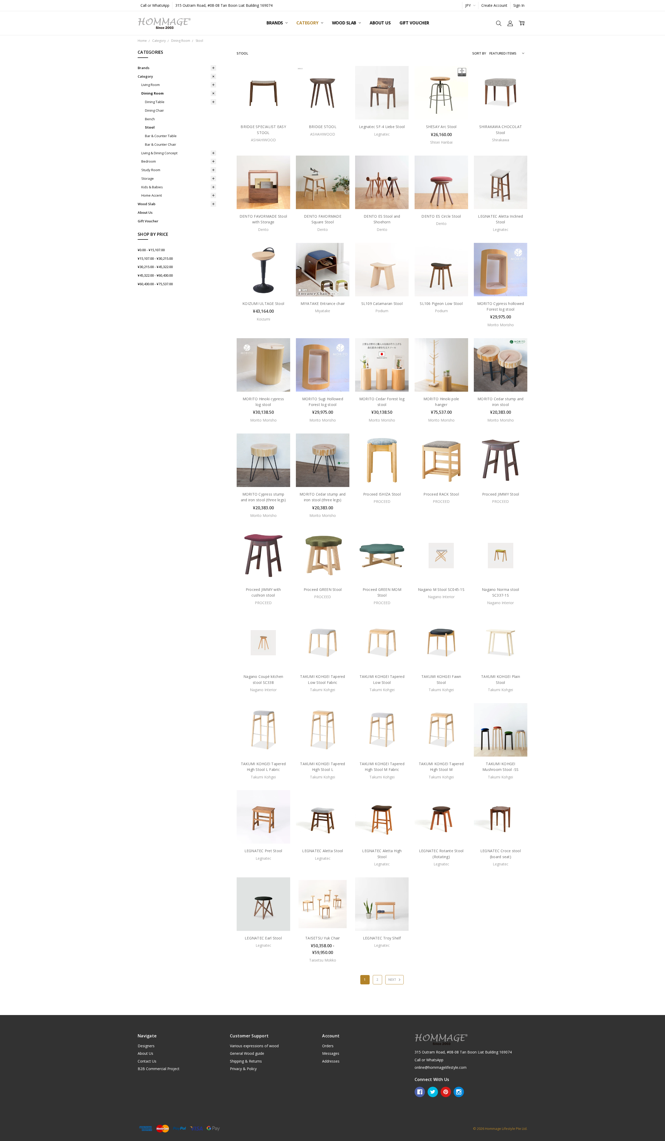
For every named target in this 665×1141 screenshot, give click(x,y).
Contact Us (147, 1061)
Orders (328, 1045)
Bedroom (148, 161)
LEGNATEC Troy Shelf (382, 938)
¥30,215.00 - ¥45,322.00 (155, 266)
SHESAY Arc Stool (441, 126)
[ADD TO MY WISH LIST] (280, 92)
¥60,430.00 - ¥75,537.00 (155, 284)
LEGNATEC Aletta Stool (322, 850)
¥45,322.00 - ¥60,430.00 (155, 275)
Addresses (331, 1061)
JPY (468, 5)
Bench (150, 119)
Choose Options (263, 285)
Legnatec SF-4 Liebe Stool (382, 126)
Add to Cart (441, 97)
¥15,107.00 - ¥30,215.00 (155, 258)
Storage (147, 178)
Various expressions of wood (254, 1045)
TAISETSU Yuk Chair (322, 938)
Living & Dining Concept (159, 153)
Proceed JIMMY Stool (500, 494)
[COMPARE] (280, 83)
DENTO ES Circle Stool (441, 216)
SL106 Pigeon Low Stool (441, 303)
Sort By (479, 53)
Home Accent (151, 195)
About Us (380, 23)
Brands (275, 23)
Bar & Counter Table (161, 136)
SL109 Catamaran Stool (382, 303)
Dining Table (154, 101)
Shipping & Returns (246, 1061)
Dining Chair (154, 110)
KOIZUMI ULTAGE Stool (263, 303)
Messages (330, 1053)
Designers (146, 1045)
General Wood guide (247, 1053)
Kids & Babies (152, 187)
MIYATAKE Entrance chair (323, 303)
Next (392, 979)
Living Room (150, 84)
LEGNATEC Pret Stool (263, 850)
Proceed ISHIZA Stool (382, 494)
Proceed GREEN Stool (323, 589)
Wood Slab (344, 23)
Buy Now (441, 108)
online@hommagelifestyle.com (441, 1067)
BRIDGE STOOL (322, 126)
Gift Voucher (414, 23)
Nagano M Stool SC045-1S (441, 589)
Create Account (494, 5)
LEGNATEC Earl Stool (263, 938)
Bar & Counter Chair (160, 144)
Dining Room (152, 93)
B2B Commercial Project (158, 1068)
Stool (150, 127)
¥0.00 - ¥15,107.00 (151, 250)
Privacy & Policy (243, 1068)
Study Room (150, 170)
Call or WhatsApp (155, 5)
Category (308, 23)
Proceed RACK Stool (441, 494)
